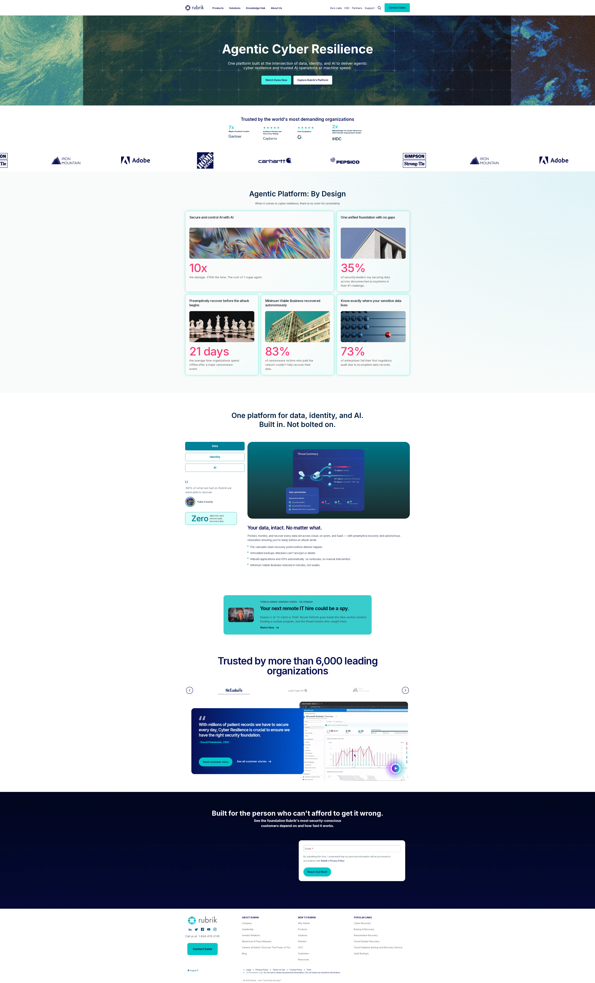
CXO (346, 8)
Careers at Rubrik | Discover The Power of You (266, 947)
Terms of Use (279, 970)
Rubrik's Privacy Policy (332, 860)
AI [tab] (215, 467)
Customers (303, 953)
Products (302, 929)
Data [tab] (215, 446)
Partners (357, 8)
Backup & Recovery (364, 929)
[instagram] (215, 929)
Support (369, 8)
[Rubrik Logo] (194, 8)
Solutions (302, 935)
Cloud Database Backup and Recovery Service (378, 947)
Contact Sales (397, 7)
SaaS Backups (361, 953)
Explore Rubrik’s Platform (313, 80)
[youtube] (209, 929)
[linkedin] (190, 929)
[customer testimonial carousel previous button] (189, 690)
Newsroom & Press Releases (256, 941)
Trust (308, 970)
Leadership (247, 929)
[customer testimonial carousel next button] (405, 690)
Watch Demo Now (276, 80)
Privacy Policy (262, 970)
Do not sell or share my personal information (284, 972)
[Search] (379, 7)
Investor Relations (251, 935)
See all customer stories (252, 761)
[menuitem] (218, 7)
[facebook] (202, 929)
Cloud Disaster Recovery (366, 941)
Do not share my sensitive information (323, 972)
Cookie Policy (295, 970)
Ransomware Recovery (366, 935)
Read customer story (215, 761)
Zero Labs (336, 8)
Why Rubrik (304, 923)
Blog (244, 953)
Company (247, 923)
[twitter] (196, 929)
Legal (248, 970)
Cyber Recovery (362, 923)
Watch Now (267, 627)
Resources (303, 959)
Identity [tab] (215, 456)
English (193, 971)
